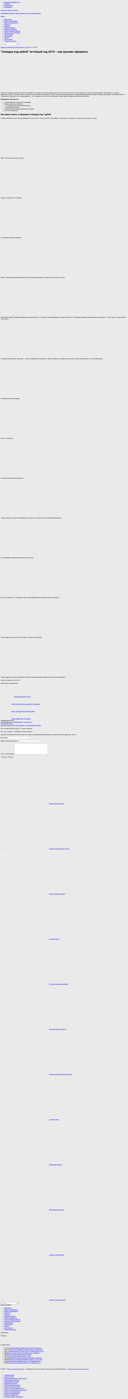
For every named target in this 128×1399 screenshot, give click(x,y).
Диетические (8, 34)
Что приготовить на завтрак (13, 1397)
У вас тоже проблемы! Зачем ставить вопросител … (26, 1349)
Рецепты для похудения (12, 33)
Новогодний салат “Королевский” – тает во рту (16, 722)
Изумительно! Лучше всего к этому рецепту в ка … (27, 1351)
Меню (3, 16)
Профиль (7, 4)
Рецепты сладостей (11, 1395)
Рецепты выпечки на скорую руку (15, 1390)
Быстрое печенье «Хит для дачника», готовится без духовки (21, 725)
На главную (8, 7)
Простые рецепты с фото (15, 1369)
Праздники (7, 19)
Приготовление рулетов (12, 31)
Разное (6, 38)
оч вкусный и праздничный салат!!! (20, 1354)
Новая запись (8, 5)
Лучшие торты (9, 1377)
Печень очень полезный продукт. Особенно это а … (24, 1363)
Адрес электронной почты (9, 741)
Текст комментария (7, 754)
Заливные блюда (9, 28)
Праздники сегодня (10, 1383)
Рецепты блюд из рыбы (12, 1387)
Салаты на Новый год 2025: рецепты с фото (15, 47)
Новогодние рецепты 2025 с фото (15, 1378)
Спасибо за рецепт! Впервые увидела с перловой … (26, 1358)
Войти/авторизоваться (12, 2)
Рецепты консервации (11, 1393)
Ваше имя (4, 738)
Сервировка (8, 36)
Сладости (7, 24)
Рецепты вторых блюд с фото (14, 1388)
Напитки (7, 26)
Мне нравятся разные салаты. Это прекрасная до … (25, 1361)
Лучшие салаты (9, 1375)
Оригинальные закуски (11, 1380)
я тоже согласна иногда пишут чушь (19, 1356)
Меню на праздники (10, 21)
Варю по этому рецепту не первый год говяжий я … (24, 1353)
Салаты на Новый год (11, 23)
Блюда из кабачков (10, 29)
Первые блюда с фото (11, 1382)
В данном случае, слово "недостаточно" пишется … (25, 1348)
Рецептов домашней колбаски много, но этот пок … (26, 1359)
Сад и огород (8, 39)
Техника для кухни (10, 41)
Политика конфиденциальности (78, 1369)
